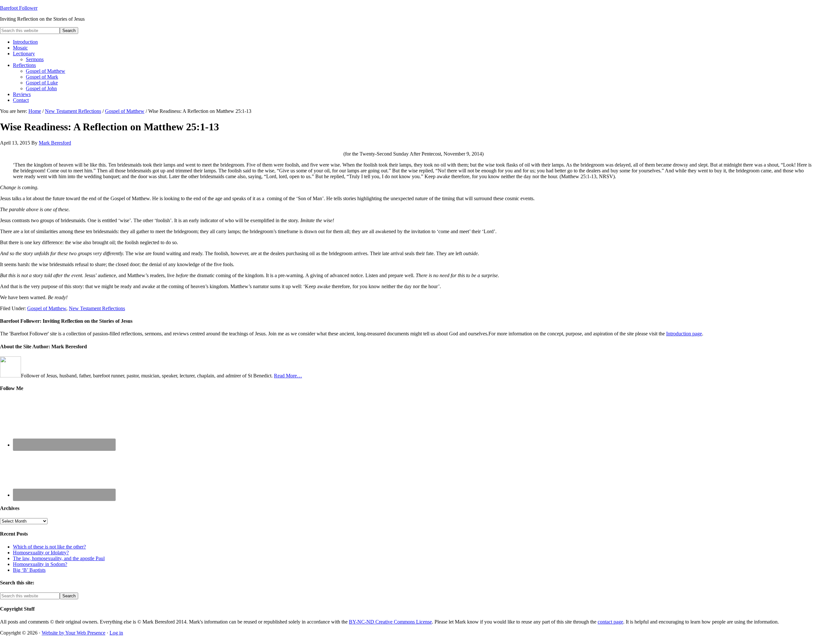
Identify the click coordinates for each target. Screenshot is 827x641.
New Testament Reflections (97, 308)
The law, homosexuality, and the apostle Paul (59, 558)
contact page (610, 622)
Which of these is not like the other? (49, 546)
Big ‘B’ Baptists (29, 570)
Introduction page (684, 333)
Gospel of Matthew (46, 308)
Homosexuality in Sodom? (40, 564)
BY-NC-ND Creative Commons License (390, 622)
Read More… (288, 375)
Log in (116, 633)
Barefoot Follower (18, 8)
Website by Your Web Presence (73, 633)
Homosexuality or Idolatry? (41, 552)
